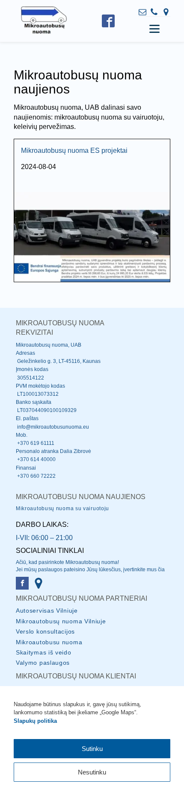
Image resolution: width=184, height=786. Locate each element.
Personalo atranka (37, 451)
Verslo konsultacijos (45, 631)
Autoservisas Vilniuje (47, 610)
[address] (166, 12)
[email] (142, 12)
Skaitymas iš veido (43, 652)
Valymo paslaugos (43, 662)
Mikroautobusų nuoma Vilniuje (61, 621)
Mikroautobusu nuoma (49, 642)
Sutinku (92, 748)
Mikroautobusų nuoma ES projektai (74, 150)
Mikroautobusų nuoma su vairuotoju (62, 508)
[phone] (154, 12)
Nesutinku (92, 772)
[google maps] (38, 583)
